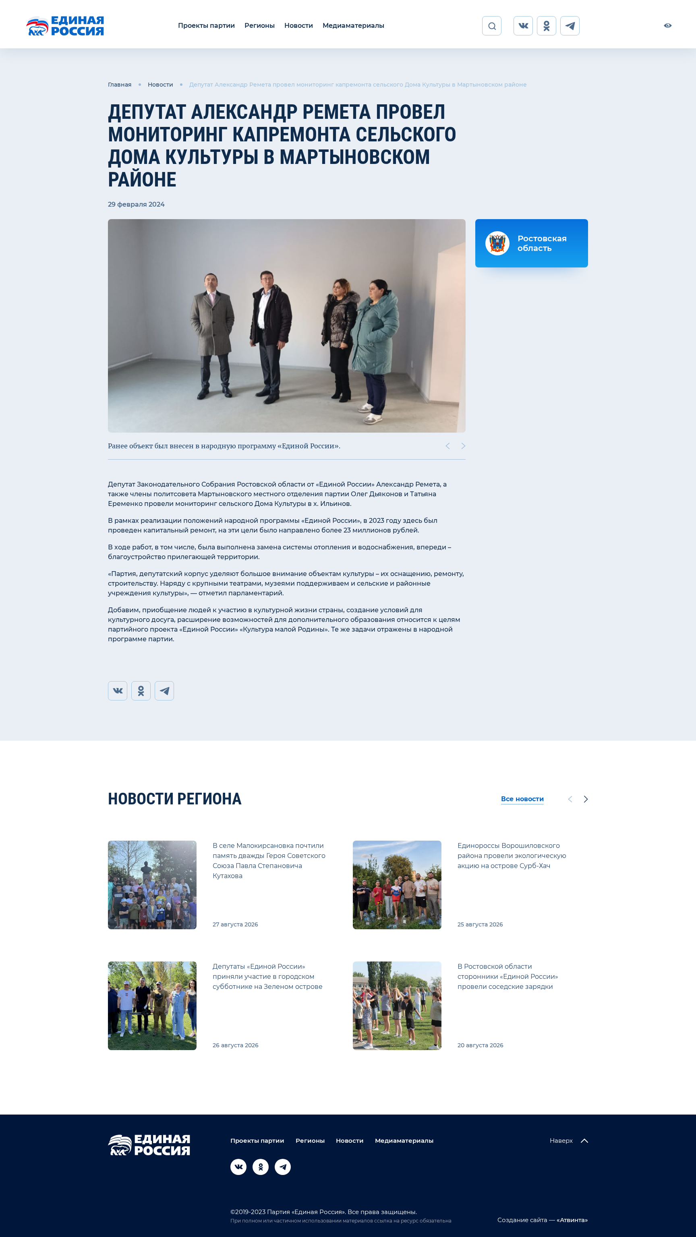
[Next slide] (464, 446)
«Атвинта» (571, 1220)
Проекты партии (206, 25)
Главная (120, 84)
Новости (298, 25)
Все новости (522, 799)
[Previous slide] (447, 446)
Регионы (259, 25)
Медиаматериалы (353, 25)
